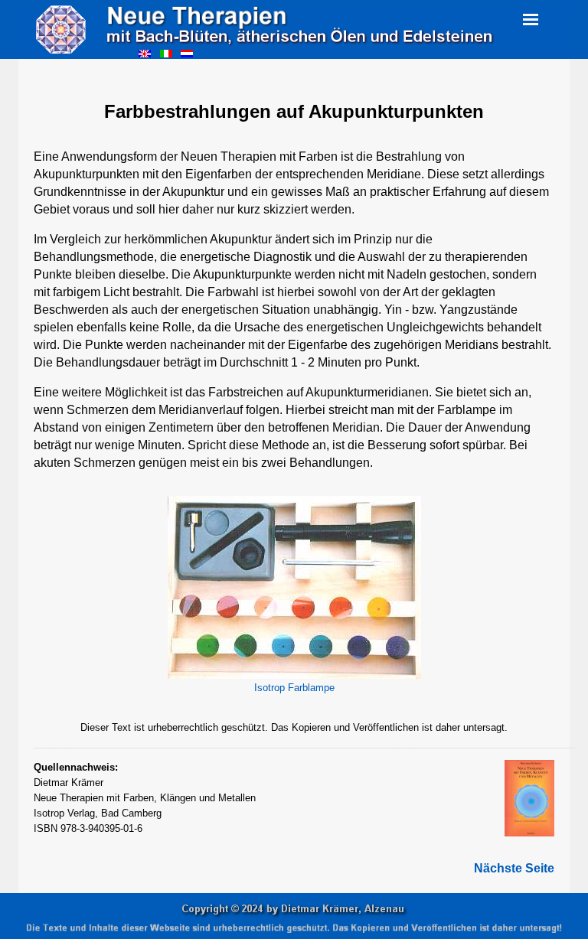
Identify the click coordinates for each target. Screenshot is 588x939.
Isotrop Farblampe (294, 687)
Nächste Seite (514, 868)
